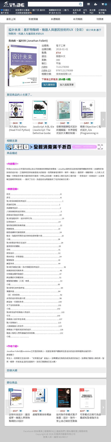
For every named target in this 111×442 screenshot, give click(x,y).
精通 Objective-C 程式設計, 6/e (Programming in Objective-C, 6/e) (90, 131)
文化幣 (85, 11)
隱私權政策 (72, 431)
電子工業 (60, 45)
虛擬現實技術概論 (42, 414)
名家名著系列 (77, 11)
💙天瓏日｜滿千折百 (6, 11)
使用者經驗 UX (63, 74)
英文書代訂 (92, 11)
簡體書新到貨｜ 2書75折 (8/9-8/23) (59, 11)
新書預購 (33, 19)
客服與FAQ (49, 431)
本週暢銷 (55, 19)
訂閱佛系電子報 (103, 11)
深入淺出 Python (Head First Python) (19, 128)
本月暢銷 (77, 19)
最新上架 (11, 19)
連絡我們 (60, 431)
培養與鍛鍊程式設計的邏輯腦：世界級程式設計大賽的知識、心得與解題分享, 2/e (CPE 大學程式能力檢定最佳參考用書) (66, 134)
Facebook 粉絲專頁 (33, 431)
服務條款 (83, 431)
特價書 (100, 19)
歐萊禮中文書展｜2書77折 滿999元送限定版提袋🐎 (30, 11)
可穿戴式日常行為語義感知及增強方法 (90, 416)
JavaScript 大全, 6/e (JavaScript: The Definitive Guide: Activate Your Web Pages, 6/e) (43, 133)
